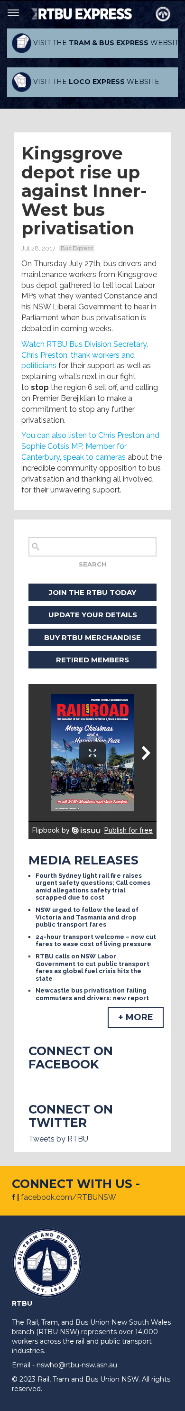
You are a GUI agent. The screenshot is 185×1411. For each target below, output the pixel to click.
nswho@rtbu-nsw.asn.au (77, 1365)
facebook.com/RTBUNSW (68, 1197)
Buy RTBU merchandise (92, 637)
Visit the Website (104, 42)
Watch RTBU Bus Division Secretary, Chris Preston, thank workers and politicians (84, 355)
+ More (135, 1017)
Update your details (92, 614)
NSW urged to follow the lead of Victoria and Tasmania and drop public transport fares (87, 917)
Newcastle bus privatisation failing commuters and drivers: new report (92, 994)
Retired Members (92, 659)
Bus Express (77, 248)
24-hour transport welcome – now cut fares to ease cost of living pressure (96, 940)
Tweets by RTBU (58, 1138)
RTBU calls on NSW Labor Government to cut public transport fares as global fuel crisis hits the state (92, 967)
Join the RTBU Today (92, 592)
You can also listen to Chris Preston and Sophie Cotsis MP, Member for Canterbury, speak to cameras (90, 446)
